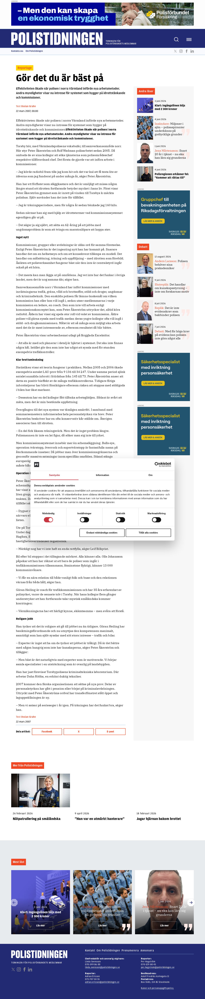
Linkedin (192, 51)
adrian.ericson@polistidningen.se (102, 982)
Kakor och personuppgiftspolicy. (157, 988)
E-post (110, 731)
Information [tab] (102, 475)
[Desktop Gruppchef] (163, 214)
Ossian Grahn (28, 106)
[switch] (84, 519)
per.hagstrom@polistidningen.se (157, 967)
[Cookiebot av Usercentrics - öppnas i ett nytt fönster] (157, 464)
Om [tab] (150, 475)
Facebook (186, 51)
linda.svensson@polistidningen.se (102, 967)
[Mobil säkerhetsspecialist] (163, 376)
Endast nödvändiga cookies (101, 532)
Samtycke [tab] (54, 475)
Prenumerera (130, 950)
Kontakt (90, 950)
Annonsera (147, 950)
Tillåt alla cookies (148, 532)
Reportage (25, 68)
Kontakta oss (17, 51)
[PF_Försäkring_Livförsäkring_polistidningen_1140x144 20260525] (102, 14)
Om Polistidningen (34, 51)
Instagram (181, 51)
